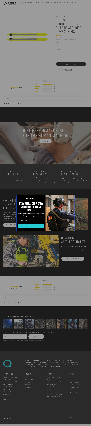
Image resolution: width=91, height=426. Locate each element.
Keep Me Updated (31, 226)
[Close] (73, 196)
